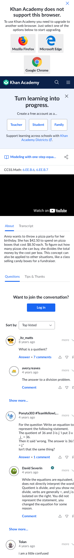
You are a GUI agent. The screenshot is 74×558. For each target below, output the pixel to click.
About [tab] (9, 226)
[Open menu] (68, 82)
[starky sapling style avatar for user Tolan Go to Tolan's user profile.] (10, 545)
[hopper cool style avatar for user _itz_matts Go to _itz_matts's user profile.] (10, 341)
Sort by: (11, 325)
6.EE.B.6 (29, 170)
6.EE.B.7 (42, 170)
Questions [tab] (12, 276)
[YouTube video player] (37, 195)
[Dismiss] (67, 3)
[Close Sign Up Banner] (66, 96)
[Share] (66, 157)
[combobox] (37, 325)
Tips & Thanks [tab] (35, 276)
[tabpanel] (37, 247)
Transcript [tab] (26, 226)
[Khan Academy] (19, 82)
